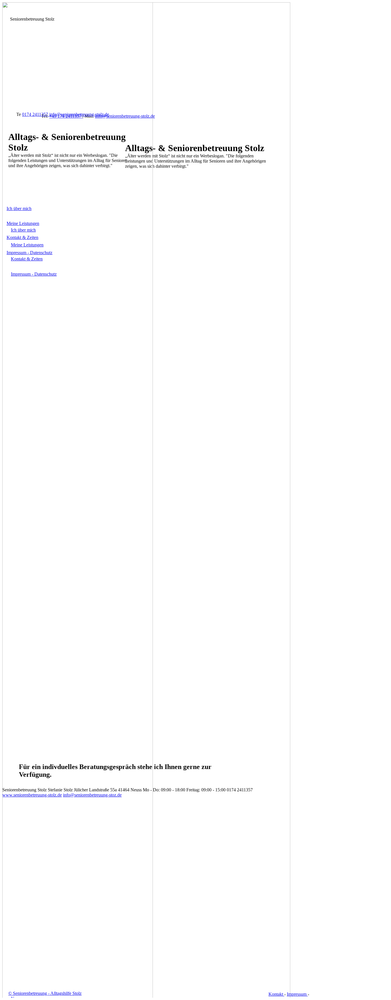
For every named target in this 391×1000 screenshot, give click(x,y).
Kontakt (276, 994)
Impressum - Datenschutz (29, 252)
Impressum (297, 994)
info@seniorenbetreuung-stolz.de (79, 114)
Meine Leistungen (23, 223)
